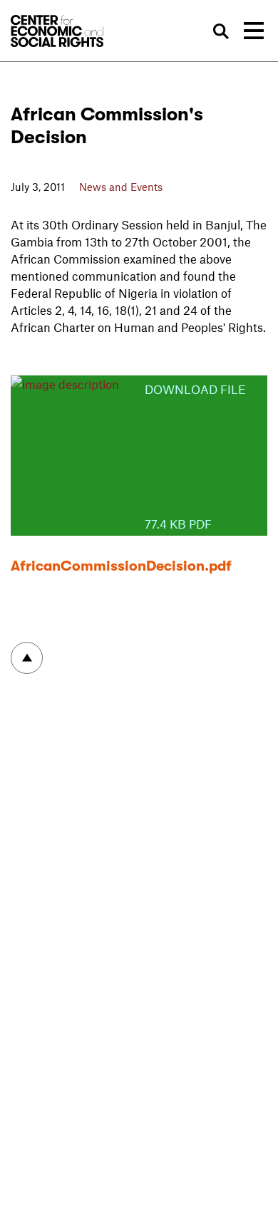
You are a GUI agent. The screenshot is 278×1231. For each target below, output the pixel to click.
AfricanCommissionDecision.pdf (121, 566)
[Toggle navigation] (254, 30)
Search (221, 32)
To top (27, 658)
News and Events (121, 186)
